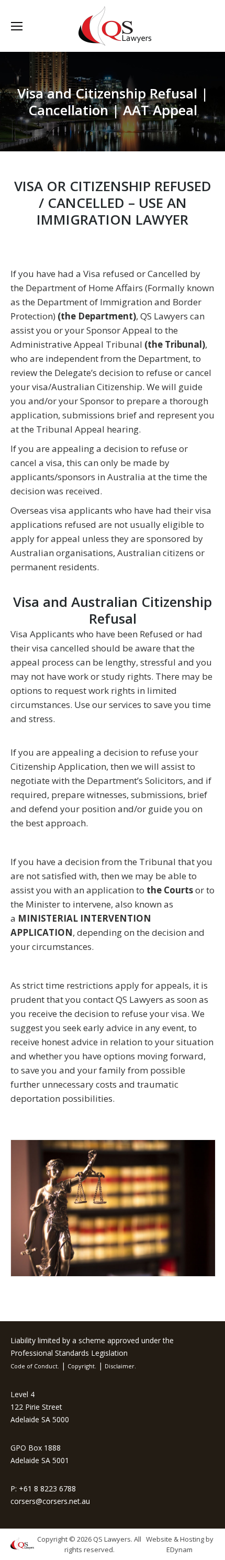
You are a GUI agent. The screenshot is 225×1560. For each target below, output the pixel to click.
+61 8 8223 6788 (47, 1488)
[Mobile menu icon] (16, 26)
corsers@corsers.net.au (50, 1501)
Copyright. (82, 1366)
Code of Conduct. (34, 1366)
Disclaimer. (120, 1366)
